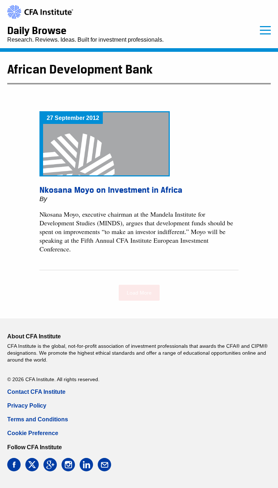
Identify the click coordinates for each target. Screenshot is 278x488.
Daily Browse (36, 30)
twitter (32, 464)
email (104, 464)
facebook (14, 464)
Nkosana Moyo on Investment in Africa (110, 190)
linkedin (86, 464)
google (50, 464)
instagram (68, 464)
